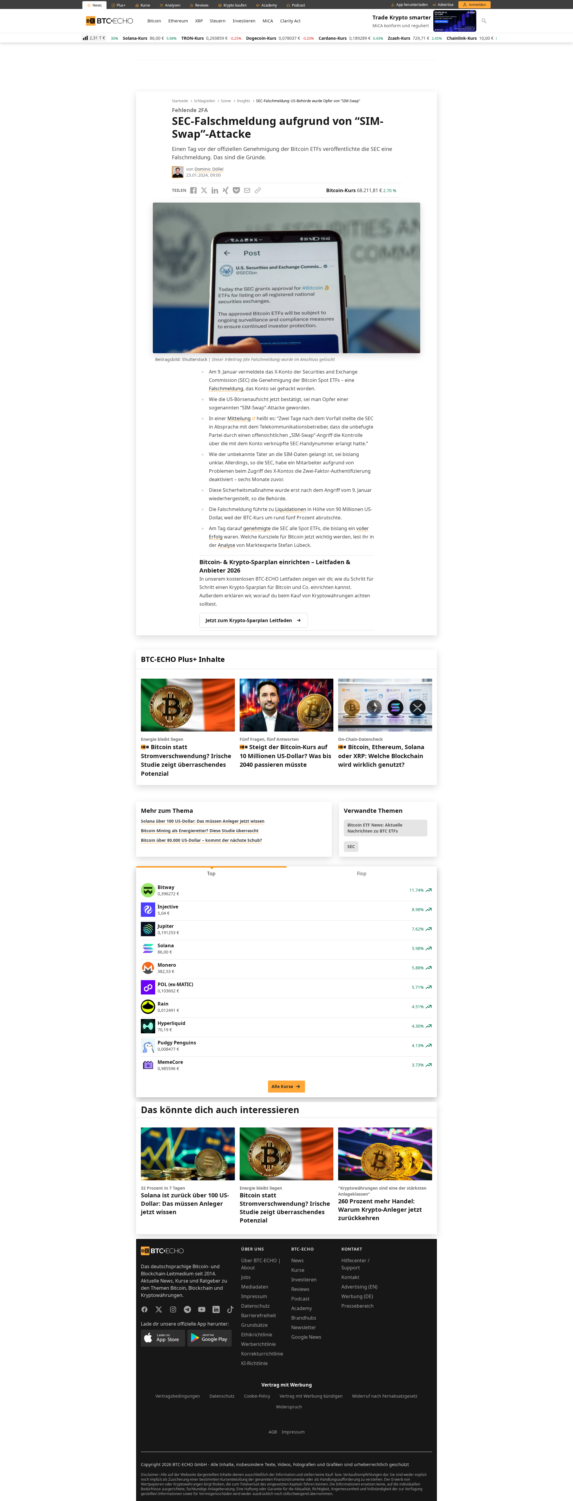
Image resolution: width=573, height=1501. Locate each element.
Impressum (254, 1296)
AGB (273, 1432)
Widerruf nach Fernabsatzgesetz (385, 1396)
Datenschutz (255, 1306)
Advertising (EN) (359, 1286)
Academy (301, 1308)
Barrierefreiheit (258, 1315)
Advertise (446, 4)
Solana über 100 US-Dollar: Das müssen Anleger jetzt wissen (202, 821)
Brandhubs (303, 1318)
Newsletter (303, 1327)
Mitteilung (239, 418)
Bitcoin (154, 21)
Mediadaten (254, 1286)
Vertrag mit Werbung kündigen (311, 1396)
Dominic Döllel (209, 169)
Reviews (300, 1289)
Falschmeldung (226, 388)
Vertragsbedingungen (177, 1396)
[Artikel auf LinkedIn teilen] (214, 190)
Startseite (180, 101)
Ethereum (178, 21)
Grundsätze (254, 1325)
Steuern (218, 21)
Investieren (244, 21)
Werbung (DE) (357, 1296)
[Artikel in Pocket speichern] (236, 190)
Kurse (297, 1270)
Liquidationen (290, 509)
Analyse (226, 545)
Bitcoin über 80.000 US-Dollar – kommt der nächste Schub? (201, 840)
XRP (199, 21)
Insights (243, 101)
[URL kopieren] (257, 190)
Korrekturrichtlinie (262, 1353)
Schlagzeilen (204, 101)
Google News (306, 1337)
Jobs (246, 1277)
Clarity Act (290, 21)
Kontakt (350, 1277)
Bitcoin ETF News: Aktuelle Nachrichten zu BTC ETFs (374, 828)
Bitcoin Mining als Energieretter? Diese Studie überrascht (199, 830)
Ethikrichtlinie (256, 1334)
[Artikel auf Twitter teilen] (204, 190)
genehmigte (257, 528)
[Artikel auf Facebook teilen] (193, 190)
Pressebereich (357, 1306)
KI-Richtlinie (254, 1363)
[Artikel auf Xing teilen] (225, 190)
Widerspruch (289, 1407)
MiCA (268, 21)
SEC (351, 846)
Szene (226, 101)
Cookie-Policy (257, 1396)
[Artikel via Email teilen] (247, 190)
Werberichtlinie (258, 1344)
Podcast (300, 1298)
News (297, 1260)
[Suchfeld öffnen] (484, 21)
